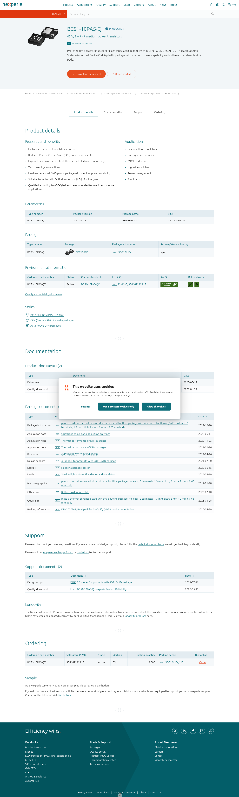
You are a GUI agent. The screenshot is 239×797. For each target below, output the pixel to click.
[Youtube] (211, 731)
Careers (139, 4)
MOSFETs (30, 759)
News (162, 4)
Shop (127, 4)
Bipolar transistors (35, 747)
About (152, 4)
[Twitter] (175, 731)
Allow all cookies (156, 406)
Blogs (174, 4)
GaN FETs (30, 768)
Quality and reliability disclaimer (43, 294)
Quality (101, 4)
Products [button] (67, 4)
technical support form (151, 544)
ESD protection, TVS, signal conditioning (48, 755)
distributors (64, 695)
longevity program (135, 615)
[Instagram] (202, 731)
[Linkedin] (184, 731)
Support (114, 4)
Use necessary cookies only (118, 406)
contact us (83, 552)
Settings (86, 406)
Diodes (29, 751)
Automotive (32, 780)
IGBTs (28, 772)
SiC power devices (35, 763)
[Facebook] (193, 731)
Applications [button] (85, 4)
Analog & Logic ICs (35, 776)
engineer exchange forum (58, 552)
